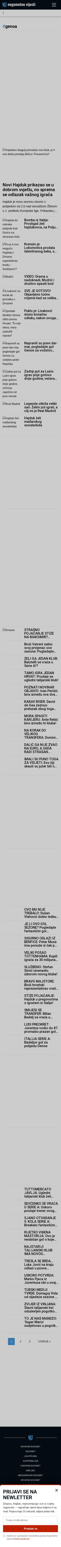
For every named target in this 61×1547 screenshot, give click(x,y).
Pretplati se (30, 1528)
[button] (56, 1490)
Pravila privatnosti (21, 1539)
